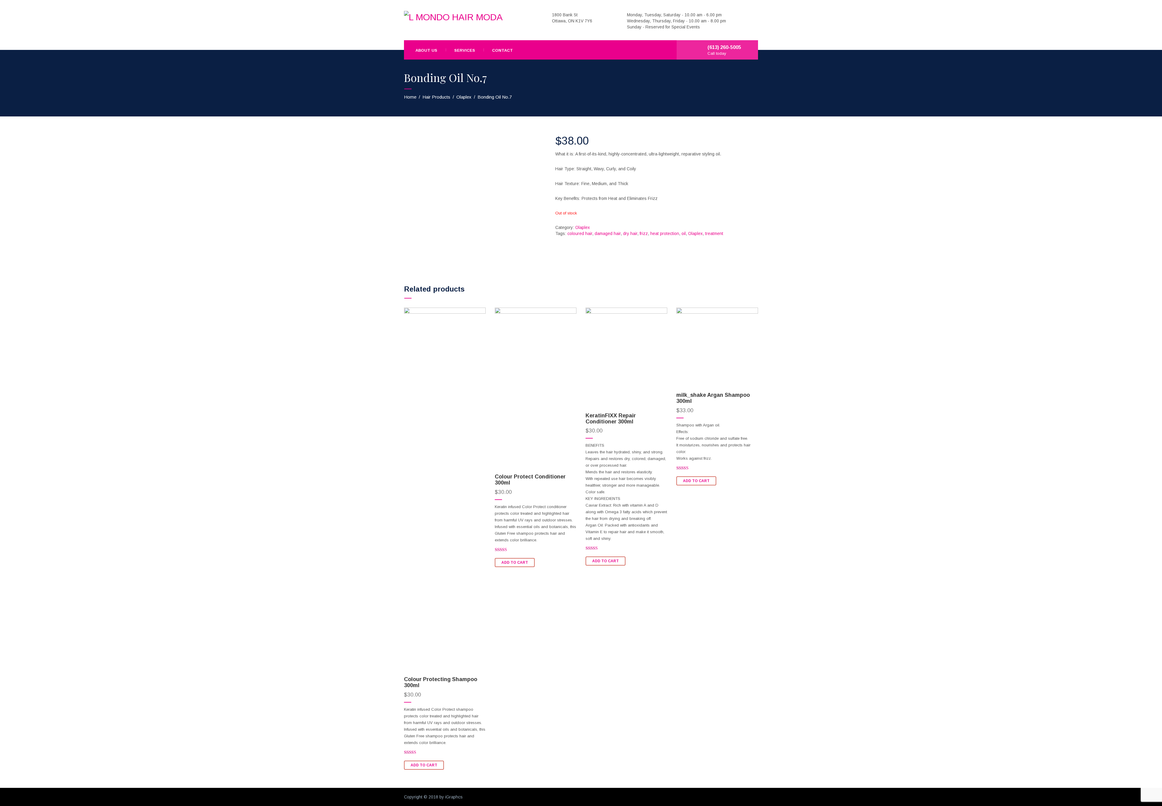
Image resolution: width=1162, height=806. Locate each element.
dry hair (630, 233)
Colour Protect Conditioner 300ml (530, 480)
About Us (426, 50)
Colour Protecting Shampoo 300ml (440, 682)
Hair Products (436, 97)
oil (683, 233)
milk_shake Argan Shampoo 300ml (713, 398)
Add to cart (424, 765)
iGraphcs (454, 797)
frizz (644, 233)
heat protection (664, 233)
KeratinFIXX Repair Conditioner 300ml (611, 419)
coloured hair (579, 233)
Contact (502, 50)
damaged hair (608, 233)
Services (464, 50)
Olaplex (463, 97)
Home (410, 97)
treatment (714, 233)
